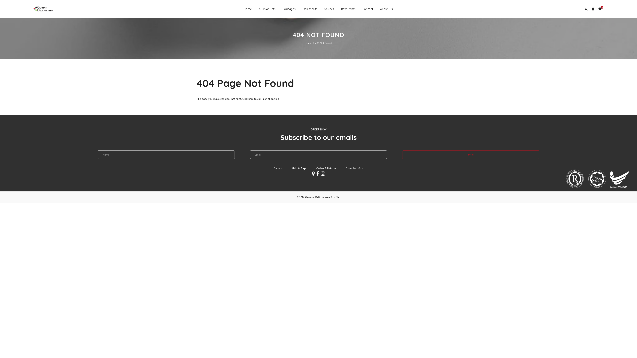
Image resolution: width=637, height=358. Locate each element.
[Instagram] (323, 174)
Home (308, 43)
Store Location (354, 168)
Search (278, 168)
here (250, 98)
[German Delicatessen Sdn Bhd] (42, 8)
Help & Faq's (299, 168)
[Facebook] (317, 174)
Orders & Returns (326, 168)
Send (471, 154)
